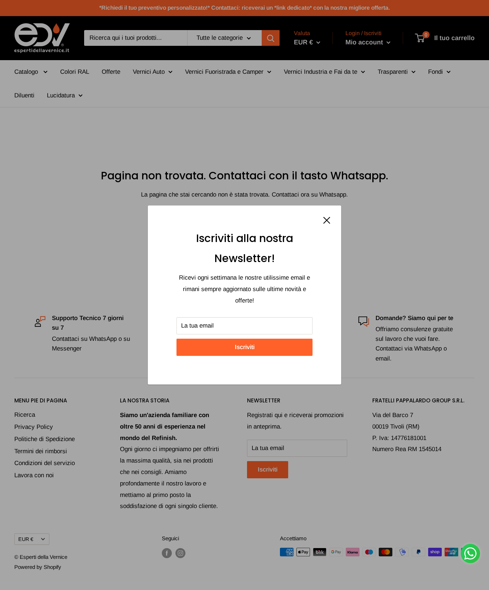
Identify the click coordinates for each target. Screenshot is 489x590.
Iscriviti (245, 347)
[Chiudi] (326, 220)
